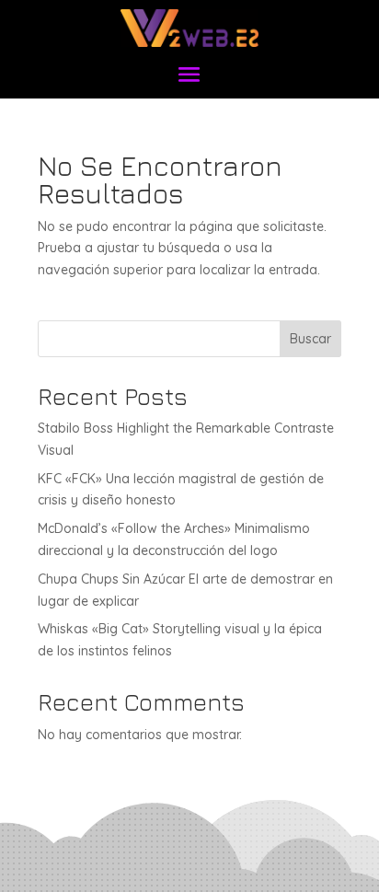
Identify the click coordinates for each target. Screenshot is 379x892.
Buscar (310, 338)
